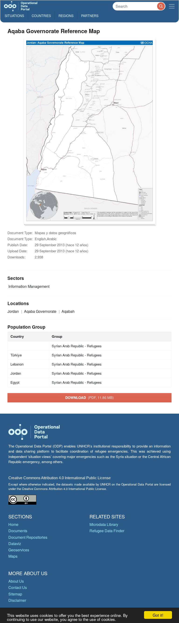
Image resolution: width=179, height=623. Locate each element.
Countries (41, 15)
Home (13, 524)
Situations (14, 15)
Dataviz (14, 543)
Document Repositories (27, 537)
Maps (12, 556)
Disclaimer (17, 600)
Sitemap (15, 594)
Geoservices (18, 550)
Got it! (158, 615)
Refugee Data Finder (107, 530)
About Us (16, 581)
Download (89, 397)
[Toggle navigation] (171, 6)
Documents (17, 530)
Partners (89, 15)
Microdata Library (104, 524)
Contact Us (17, 587)
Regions (66, 15)
